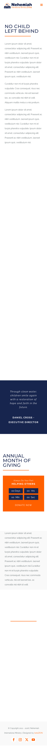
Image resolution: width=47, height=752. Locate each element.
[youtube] (33, 739)
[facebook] (13, 739)
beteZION (38, 733)
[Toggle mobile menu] (41, 5)
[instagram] (20, 739)
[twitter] (26, 739)
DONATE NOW (23, 505)
